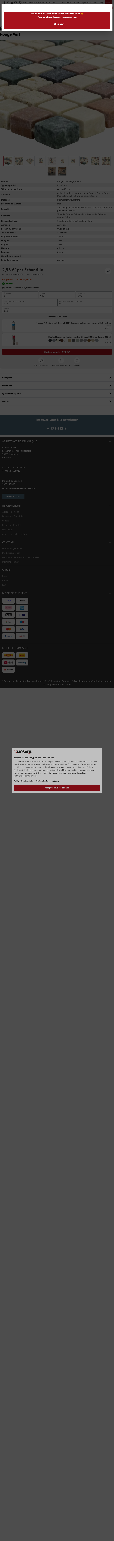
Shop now (59, 23)
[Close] (108, 8)
